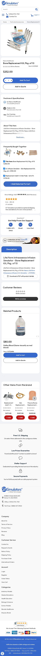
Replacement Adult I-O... (8, 404)
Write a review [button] (20, 299)
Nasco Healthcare (8, 61)
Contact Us (13, 16)
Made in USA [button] (13, 109)
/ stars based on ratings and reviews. (20, 644)
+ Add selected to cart (20, 184)
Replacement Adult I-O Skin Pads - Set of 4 (20, 176)
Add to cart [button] (20, 355)
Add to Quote (20, 86)
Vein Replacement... (20, 404)
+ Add (8, 418)
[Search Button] (36, 9)
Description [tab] (11, 249)
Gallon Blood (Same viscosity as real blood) (17, 346)
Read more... (20, 137)
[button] (7, 66)
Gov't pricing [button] (13, 115)
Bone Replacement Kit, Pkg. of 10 (20, 161)
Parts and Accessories (17, 22)
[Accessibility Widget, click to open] (2, 653)
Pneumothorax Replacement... (32, 404)
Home (5, 22)
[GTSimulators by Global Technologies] (10, 3)
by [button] (14, 102)
